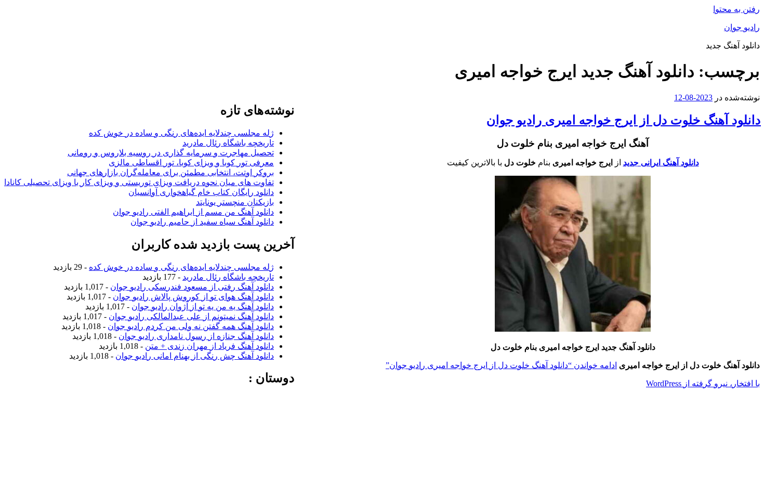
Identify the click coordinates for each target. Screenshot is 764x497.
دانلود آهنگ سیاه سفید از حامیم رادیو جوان (202, 221)
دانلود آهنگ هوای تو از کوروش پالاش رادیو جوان (193, 296)
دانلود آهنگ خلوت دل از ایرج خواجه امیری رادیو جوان (623, 120)
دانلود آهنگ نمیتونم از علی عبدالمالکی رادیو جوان (191, 316)
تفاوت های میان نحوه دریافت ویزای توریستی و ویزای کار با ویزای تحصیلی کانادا (139, 182)
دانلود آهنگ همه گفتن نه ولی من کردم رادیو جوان (191, 326)
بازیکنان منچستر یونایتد (235, 202)
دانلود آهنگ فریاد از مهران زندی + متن (209, 346)
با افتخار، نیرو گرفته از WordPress (703, 383)
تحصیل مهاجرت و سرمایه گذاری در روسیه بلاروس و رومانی (171, 152)
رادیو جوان (742, 27)
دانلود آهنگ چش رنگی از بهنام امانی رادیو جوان (194, 355)
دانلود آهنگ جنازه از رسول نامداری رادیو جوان (196, 336)
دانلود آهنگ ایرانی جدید (661, 162)
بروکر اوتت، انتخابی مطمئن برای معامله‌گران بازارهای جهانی (170, 172)
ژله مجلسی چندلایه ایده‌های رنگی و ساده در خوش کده (181, 132)
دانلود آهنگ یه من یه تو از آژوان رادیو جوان (202, 306)
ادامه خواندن (501, 365)
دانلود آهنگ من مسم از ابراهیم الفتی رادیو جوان (193, 211)
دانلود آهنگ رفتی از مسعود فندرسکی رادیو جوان (192, 286)
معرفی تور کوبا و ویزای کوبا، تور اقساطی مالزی (191, 162)
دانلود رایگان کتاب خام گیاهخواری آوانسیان (201, 192)
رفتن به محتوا (736, 9)
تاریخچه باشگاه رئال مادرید (228, 142)
